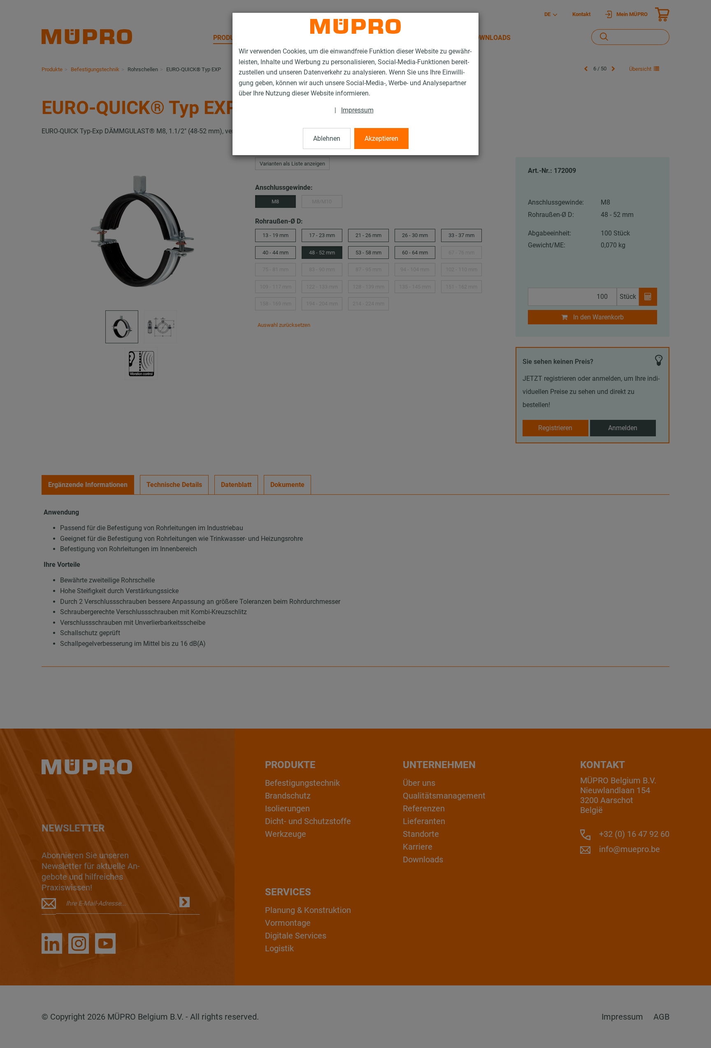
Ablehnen (326, 138)
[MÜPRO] (355, 26)
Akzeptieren (381, 138)
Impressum (357, 110)
